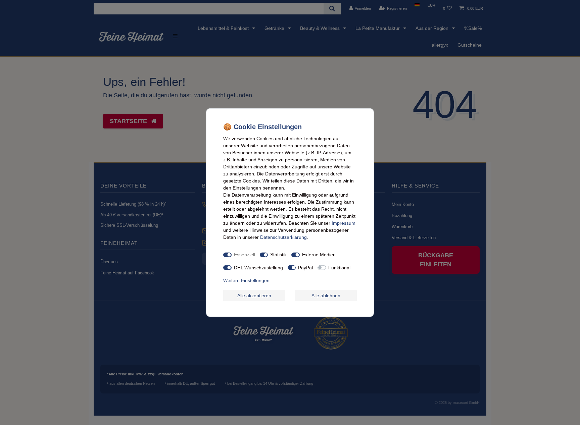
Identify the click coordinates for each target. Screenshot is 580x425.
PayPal (305, 267)
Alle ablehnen (325, 295)
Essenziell (244, 254)
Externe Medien (319, 254)
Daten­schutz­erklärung (283, 237)
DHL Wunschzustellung (258, 267)
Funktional (339, 267)
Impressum (343, 222)
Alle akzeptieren (254, 295)
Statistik (278, 254)
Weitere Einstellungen (246, 280)
